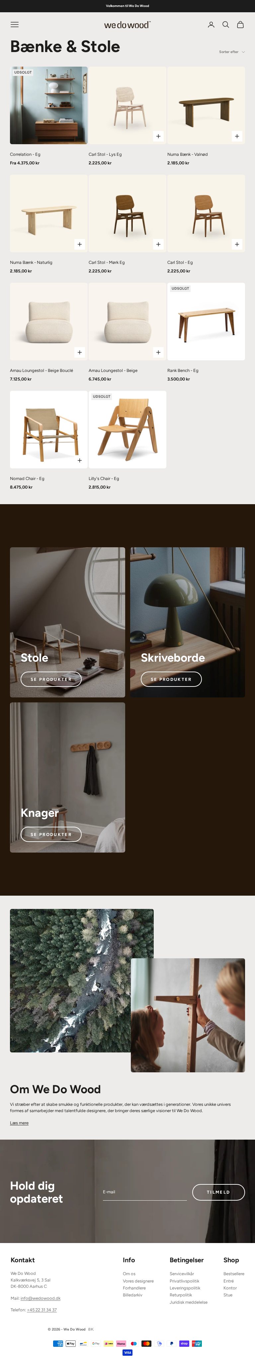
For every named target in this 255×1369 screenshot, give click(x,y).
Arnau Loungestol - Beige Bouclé (41, 370)
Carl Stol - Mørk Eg (107, 262)
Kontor (230, 1287)
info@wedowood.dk (40, 1298)
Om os (129, 1273)
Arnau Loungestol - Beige (113, 370)
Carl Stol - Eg (180, 262)
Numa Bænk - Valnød (187, 154)
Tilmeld (218, 1192)
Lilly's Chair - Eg (104, 478)
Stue (227, 1294)
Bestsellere (233, 1273)
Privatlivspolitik (184, 1281)
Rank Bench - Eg (183, 370)
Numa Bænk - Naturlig (31, 262)
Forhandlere (134, 1287)
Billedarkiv (132, 1294)
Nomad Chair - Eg (27, 478)
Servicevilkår (182, 1273)
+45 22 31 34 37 (42, 1309)
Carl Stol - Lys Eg (105, 154)
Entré (228, 1281)
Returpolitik (181, 1294)
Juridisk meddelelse (189, 1302)
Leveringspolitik (185, 1287)
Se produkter (51, 679)
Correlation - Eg (25, 154)
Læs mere (19, 1122)
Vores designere (138, 1281)
